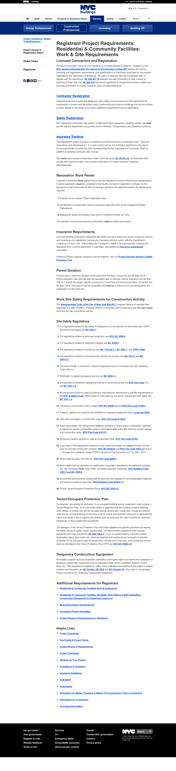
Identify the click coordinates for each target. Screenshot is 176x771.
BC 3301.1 (91, 329)
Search (152, 731)
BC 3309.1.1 (110, 376)
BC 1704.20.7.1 (108, 349)
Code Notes (66, 686)
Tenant (48, 18)
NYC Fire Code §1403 (127, 438)
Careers (90, 738)
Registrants (29, 69)
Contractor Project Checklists (75, 611)
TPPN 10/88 (139, 349)
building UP (137, 28)
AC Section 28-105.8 (93, 569)
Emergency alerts (64, 738)
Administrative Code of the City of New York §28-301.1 (89, 304)
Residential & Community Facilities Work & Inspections (88, 588)
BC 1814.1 (130, 356)
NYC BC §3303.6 (106, 448)
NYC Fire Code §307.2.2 (132, 448)
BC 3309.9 (113, 342)
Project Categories (69, 633)
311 (126, 1)
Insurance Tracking (69, 136)
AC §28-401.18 (91, 79)
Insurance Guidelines (71, 673)
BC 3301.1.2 (70, 386)
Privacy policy (93, 742)
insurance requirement (131, 246)
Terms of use (30, 746)
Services (59, 730)
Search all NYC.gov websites (141, 1)
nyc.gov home (30, 730)
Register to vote (31, 738)
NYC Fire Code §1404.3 (114, 419)
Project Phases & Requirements (76, 646)
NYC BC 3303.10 (109, 488)
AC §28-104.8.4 (96, 534)
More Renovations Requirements (77, 604)
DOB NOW (65, 679)
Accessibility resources (67, 742)
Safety (110, 18)
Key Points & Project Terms (74, 640)
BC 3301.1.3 (66, 399)
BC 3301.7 (122, 349)
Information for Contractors (74, 699)
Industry (97, 18)
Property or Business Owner (72, 18)
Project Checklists (69, 653)
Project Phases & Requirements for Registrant (84, 618)
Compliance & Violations (73, 666)
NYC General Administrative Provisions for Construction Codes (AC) (91, 69)
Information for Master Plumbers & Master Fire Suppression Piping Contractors (101, 693)
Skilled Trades (30, 61)
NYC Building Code (73, 395)
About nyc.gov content (67, 746)
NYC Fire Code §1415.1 (95, 432)
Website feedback (32, 742)
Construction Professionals (71, 28)
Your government (32, 734)
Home (27, 19)
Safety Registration (69, 118)
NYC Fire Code (136, 382)
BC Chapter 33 (116, 569)
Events (90, 730)
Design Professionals (38, 28)
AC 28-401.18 (122, 158)
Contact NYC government (99, 734)
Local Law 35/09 (141, 412)
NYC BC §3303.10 (122, 543)
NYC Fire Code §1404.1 (134, 405)
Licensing (104, 28)
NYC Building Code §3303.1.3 (108, 482)
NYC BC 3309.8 (117, 336)
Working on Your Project (72, 659)
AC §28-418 (89, 82)
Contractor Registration (73, 96)
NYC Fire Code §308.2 (105, 458)
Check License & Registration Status (33, 51)
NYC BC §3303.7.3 (108, 405)
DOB (37, 18)
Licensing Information (71, 706)
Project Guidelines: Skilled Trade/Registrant (37, 40)
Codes (122, 18)
